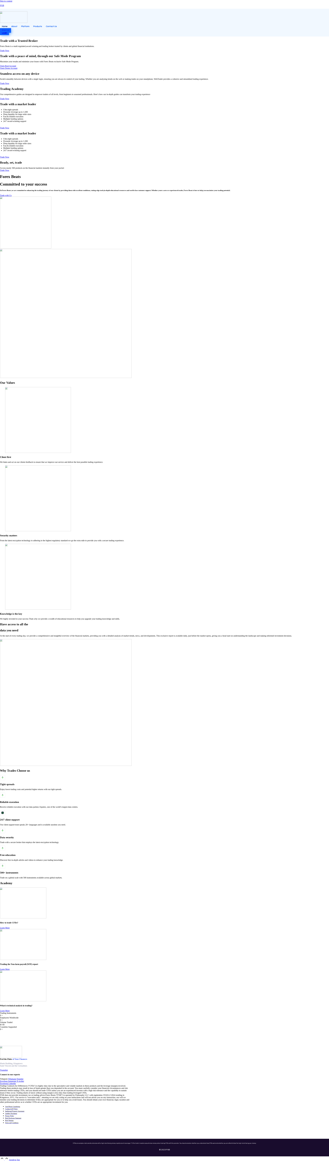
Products (37, 26)
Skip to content (6, 1)
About (14, 26)
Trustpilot (4, 1070)
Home (4, 26)
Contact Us (51, 26)
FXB (2, 5)
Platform (25, 26)
